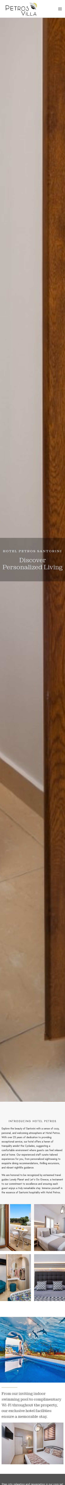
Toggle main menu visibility (59, 9)
